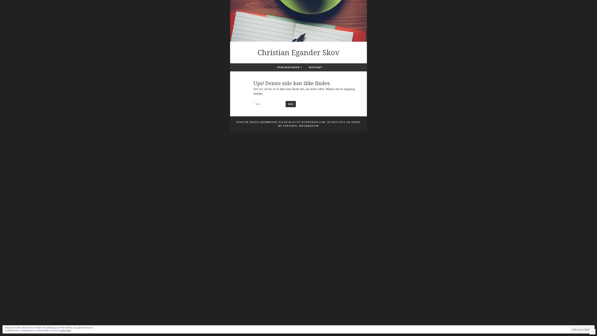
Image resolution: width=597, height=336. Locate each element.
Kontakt (315, 67)
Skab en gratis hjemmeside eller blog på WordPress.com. (281, 122)
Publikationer (288, 67)
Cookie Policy (65, 330)
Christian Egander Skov (298, 52)
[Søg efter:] (269, 103)
